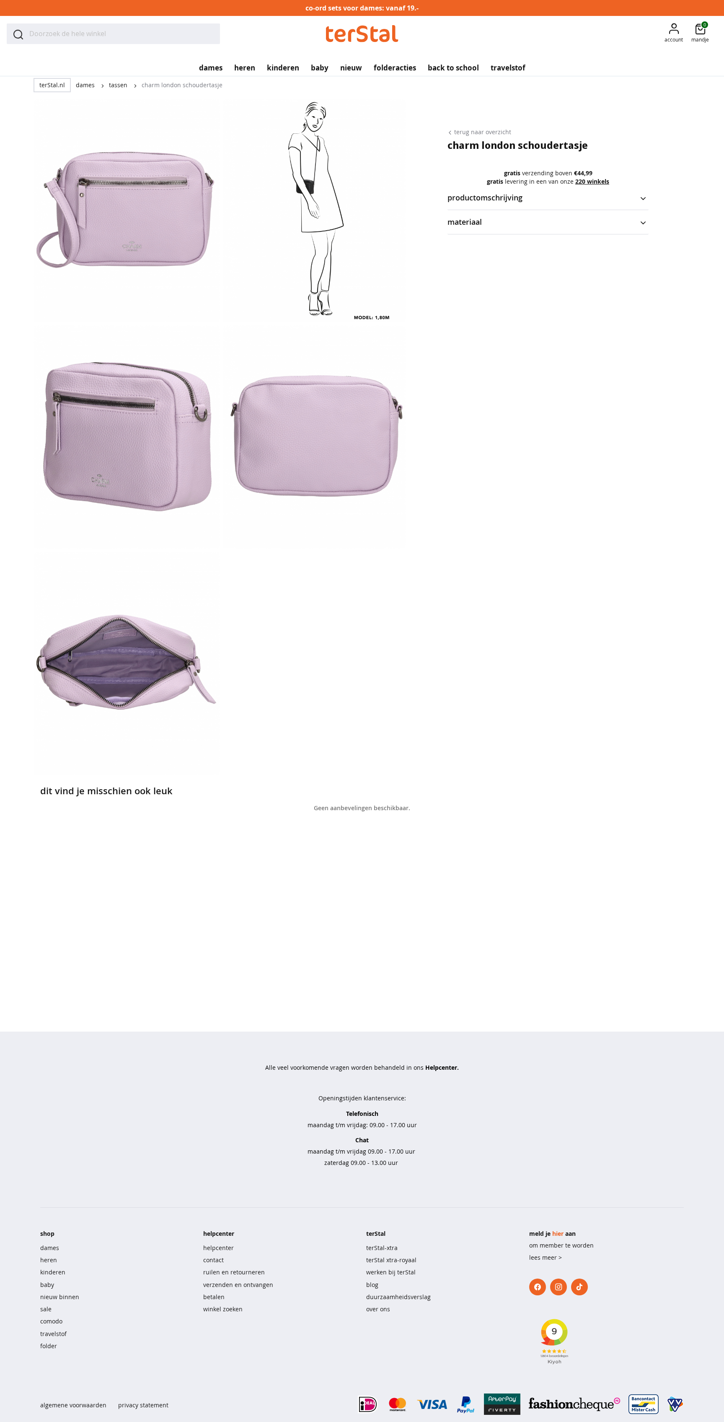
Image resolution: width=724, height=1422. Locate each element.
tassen (119, 85)
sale (46, 1309)
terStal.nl (52, 85)
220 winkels (592, 181)
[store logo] (362, 33)
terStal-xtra (382, 1248)
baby (47, 1285)
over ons (378, 1309)
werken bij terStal (391, 1272)
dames (86, 85)
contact (213, 1260)
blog (372, 1285)
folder (48, 1346)
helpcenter (218, 1248)
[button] (674, 34)
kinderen (52, 1272)
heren (48, 1260)
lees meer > (545, 1257)
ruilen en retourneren (234, 1272)
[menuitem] (210, 65)
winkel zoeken (223, 1309)
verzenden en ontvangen (238, 1285)
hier (558, 1233)
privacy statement (143, 1405)
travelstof (53, 1334)
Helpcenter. (442, 1067)
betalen (214, 1297)
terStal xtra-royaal (391, 1260)
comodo (51, 1321)
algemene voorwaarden (73, 1405)
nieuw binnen (59, 1297)
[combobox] (113, 33)
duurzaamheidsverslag (398, 1297)
